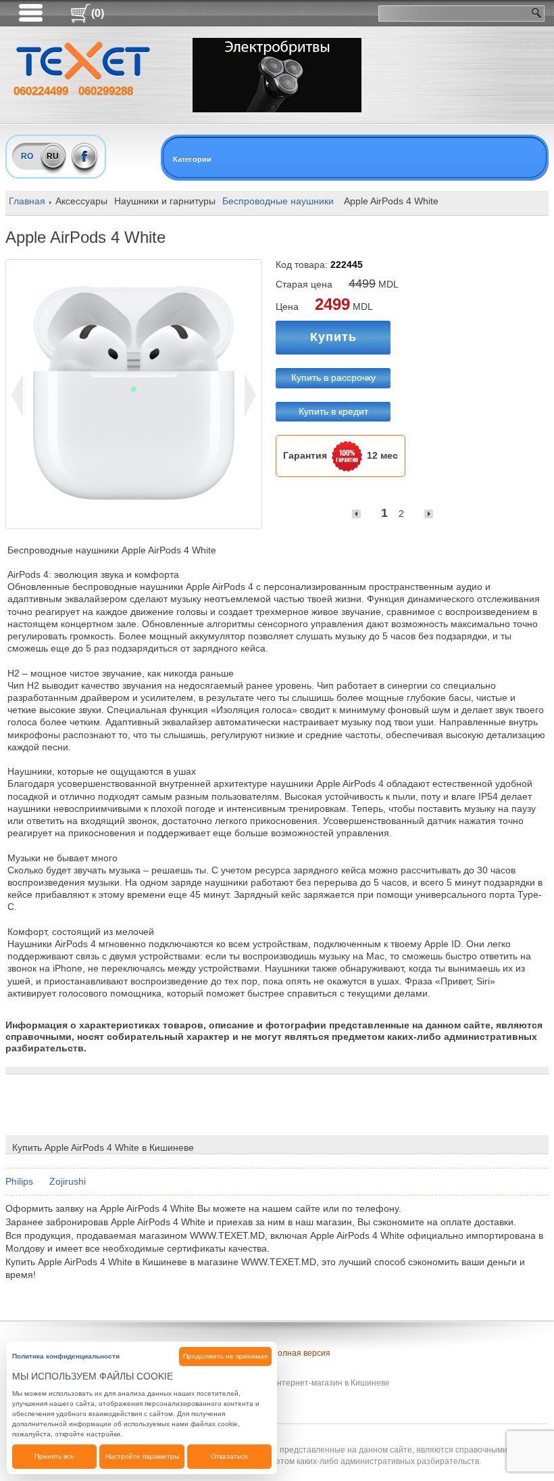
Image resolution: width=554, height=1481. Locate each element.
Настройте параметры (142, 1456)
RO (27, 156)
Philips (19, 1181)
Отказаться (229, 1456)
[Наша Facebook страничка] (85, 156)
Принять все (54, 1456)
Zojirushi (67, 1181)
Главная (27, 201)
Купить (333, 337)
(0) (97, 13)
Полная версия (301, 1353)
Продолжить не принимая (225, 1356)
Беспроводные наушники (278, 201)
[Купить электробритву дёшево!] (277, 75)
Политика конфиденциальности (66, 1356)
